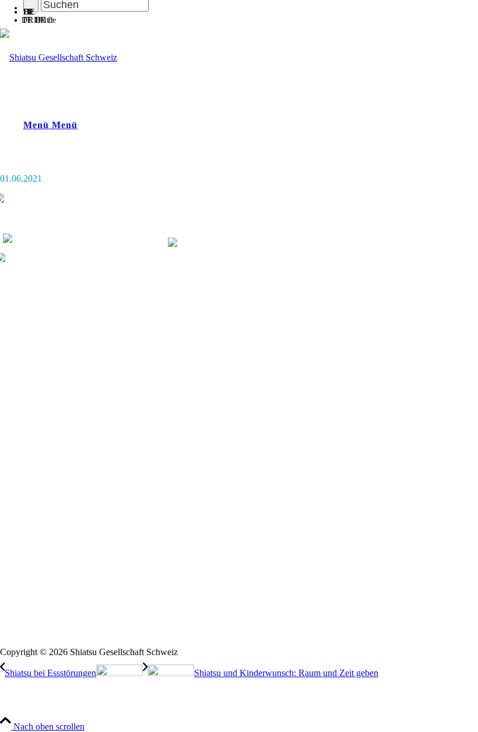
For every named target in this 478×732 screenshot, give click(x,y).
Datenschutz (20, 642)
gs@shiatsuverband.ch (36, 421)
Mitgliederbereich (29, 545)
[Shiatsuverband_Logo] (58, 57)
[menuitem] (250, 10)
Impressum (18, 632)
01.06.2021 (21, 178)
